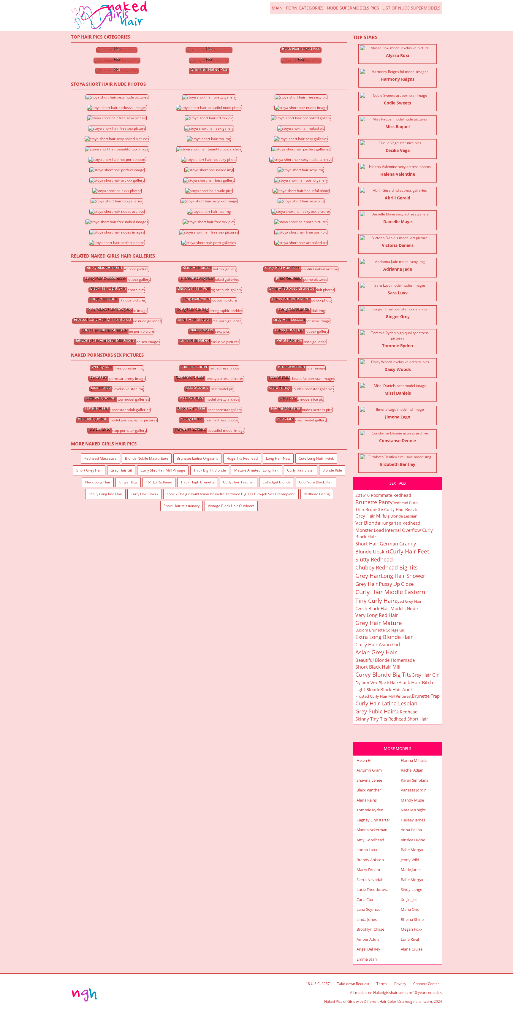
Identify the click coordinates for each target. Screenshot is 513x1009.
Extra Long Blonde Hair (384, 636)
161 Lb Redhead (159, 482)
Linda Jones (367, 919)
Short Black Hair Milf (377, 667)
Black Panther (369, 790)
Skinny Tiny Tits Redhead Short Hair (391, 719)
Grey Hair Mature (378, 623)
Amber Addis (368, 939)
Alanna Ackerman (372, 829)
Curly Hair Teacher (238, 482)
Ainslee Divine (413, 840)
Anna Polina (411, 829)
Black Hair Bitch (415, 682)
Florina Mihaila (414, 760)
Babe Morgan (413, 849)
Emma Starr (367, 959)
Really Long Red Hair (105, 493)
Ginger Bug (128, 482)
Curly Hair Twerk (144, 493)
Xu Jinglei (409, 899)
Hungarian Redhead (400, 523)
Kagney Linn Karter (373, 820)
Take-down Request (353, 983)
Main (109, 15)
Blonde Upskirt (372, 551)
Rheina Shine (412, 919)
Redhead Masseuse (100, 458)
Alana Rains (367, 800)
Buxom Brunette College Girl (380, 630)
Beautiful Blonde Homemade (385, 660)
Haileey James (413, 820)
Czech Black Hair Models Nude (386, 608)
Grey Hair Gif (121, 470)
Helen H (364, 760)
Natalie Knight (413, 810)
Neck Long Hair (97, 482)
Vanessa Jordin (414, 790)
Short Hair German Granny (385, 543)
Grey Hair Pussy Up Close (384, 583)
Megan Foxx (411, 929)
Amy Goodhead (370, 840)
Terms (381, 983)
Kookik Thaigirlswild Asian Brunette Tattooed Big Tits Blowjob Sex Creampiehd (231, 493)
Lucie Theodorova (372, 889)
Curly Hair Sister (300, 470)
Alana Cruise (411, 949)
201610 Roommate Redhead (383, 495)
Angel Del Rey (368, 949)
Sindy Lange (411, 889)
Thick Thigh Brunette (197, 482)
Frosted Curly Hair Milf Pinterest (383, 696)
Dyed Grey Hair (408, 601)
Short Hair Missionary (182, 505)
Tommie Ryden (370, 810)
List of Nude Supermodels (411, 8)
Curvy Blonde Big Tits (383, 674)
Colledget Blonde (276, 482)
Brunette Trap (426, 696)
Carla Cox (365, 899)
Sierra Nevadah (370, 879)
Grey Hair (368, 576)
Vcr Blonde (367, 522)
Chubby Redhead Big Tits (386, 567)
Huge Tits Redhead (242, 458)
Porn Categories (305, 8)
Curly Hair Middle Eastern (390, 592)
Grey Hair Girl (425, 675)
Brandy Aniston (370, 859)
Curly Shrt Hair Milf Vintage (162, 470)
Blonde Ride (332, 470)
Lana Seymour (369, 909)
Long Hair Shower (403, 575)
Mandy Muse (412, 800)
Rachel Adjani (412, 770)
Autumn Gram (369, 770)
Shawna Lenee (369, 780)
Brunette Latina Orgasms (197, 458)
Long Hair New (278, 458)
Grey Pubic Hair (374, 711)
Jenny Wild (410, 859)
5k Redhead (406, 712)
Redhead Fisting (317, 493)
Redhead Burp (405, 502)
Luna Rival (410, 939)
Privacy (400, 983)
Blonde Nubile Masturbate (146, 458)
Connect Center (426, 983)
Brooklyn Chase (370, 929)
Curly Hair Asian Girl (377, 644)
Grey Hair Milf (369, 516)
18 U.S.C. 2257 (318, 983)
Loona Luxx (367, 849)
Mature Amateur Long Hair (256, 470)
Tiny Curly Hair (375, 601)
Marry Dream (368, 869)
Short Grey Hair (89, 470)
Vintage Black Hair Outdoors (231, 505)
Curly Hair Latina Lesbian (386, 703)
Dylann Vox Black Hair (376, 683)
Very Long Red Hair (376, 615)
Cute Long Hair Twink (316, 458)
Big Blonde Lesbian (400, 516)
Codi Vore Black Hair (316, 482)
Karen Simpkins (414, 780)
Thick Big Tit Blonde (210, 470)
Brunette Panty (373, 502)
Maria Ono (410, 909)
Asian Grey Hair (376, 652)
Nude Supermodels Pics (353, 8)
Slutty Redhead (374, 559)
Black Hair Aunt (396, 689)
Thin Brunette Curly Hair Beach (386, 509)
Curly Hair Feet (409, 551)
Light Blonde (367, 689)
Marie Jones (411, 869)
